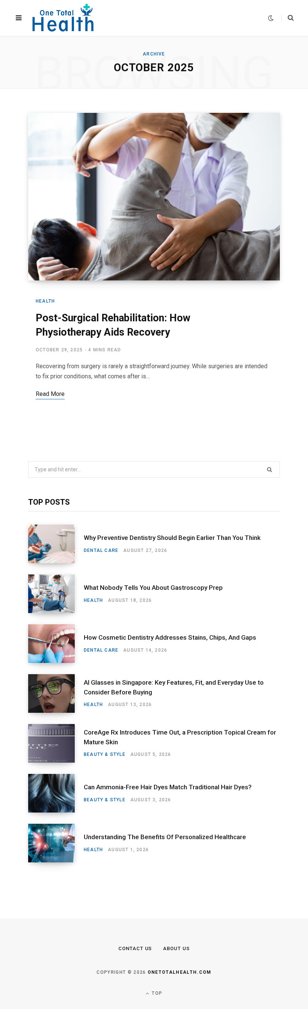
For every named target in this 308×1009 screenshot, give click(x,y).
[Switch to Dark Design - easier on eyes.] (270, 18)
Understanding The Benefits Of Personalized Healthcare (165, 837)
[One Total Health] (63, 18)
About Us (176, 948)
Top (156, 993)
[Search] (287, 18)
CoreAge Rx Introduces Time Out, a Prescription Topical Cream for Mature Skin (180, 737)
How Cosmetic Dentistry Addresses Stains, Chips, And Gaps (170, 637)
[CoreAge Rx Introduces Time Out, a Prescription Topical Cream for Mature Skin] (56, 743)
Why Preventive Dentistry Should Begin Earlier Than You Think (172, 537)
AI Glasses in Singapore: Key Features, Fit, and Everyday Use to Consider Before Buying (174, 687)
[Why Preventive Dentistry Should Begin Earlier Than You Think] (56, 544)
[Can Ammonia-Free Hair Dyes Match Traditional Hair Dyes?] (56, 793)
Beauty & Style (104, 754)
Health (45, 301)
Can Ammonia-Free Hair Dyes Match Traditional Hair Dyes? (168, 787)
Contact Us (135, 948)
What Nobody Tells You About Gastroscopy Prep (153, 587)
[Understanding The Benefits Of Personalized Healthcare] (56, 843)
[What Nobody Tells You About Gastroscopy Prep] (56, 593)
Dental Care (101, 550)
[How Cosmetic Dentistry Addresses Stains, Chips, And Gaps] (56, 643)
